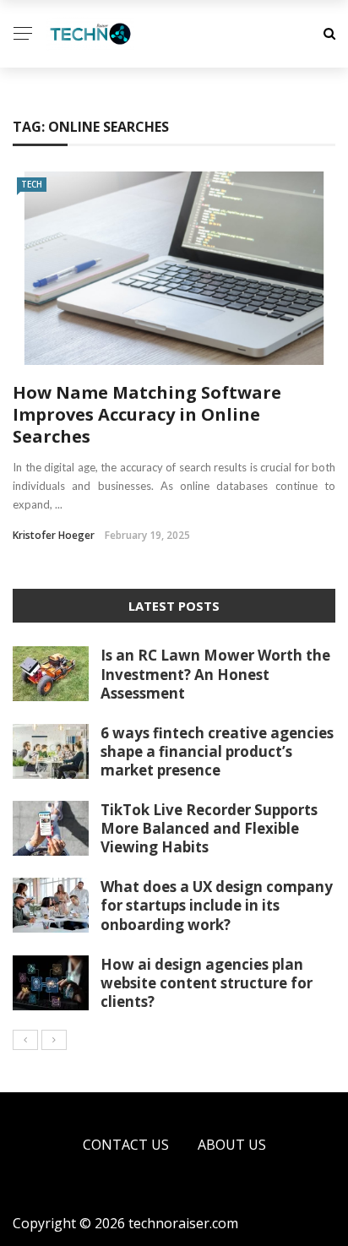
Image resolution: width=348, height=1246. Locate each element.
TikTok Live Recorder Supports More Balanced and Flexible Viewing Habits (209, 828)
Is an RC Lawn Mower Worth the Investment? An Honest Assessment (215, 673)
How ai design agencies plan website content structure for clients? (207, 983)
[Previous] (25, 1040)
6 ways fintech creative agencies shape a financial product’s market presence (217, 751)
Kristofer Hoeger (54, 535)
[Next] (54, 1040)
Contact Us (126, 1144)
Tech (31, 184)
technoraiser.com (183, 1223)
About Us (232, 1144)
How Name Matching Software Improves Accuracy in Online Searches (147, 414)
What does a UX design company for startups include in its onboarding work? (217, 905)
